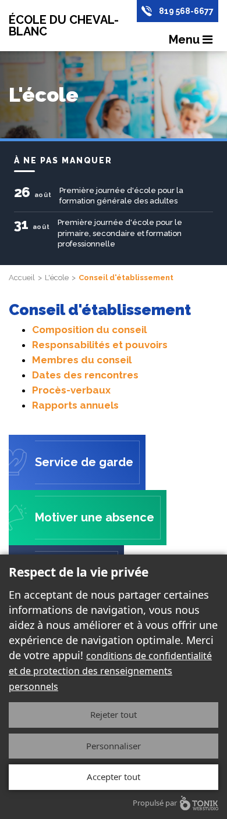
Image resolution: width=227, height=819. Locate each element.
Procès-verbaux (71, 390)
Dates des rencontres (85, 375)
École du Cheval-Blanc (64, 25)
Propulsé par (155, 802)
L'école (57, 277)
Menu (186, 40)
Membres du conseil (82, 360)
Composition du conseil (89, 329)
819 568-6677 (186, 11)
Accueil (22, 277)
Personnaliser (113, 746)
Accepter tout (113, 776)
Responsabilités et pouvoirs (100, 345)
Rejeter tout (113, 714)
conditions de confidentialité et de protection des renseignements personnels (110, 670)
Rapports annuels (75, 405)
